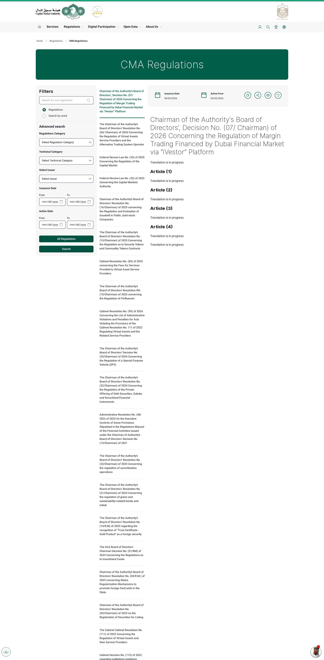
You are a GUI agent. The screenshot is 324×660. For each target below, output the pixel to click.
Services (52, 26)
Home (39, 41)
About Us (152, 26)
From (42, 195)
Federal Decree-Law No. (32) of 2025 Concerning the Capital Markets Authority (122, 182)
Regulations (72, 26)
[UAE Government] (282, 11)
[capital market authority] (60, 11)
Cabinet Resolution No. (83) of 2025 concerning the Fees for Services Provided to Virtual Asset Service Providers (121, 267)
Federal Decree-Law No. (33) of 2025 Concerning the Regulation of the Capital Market (122, 161)
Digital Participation (101, 26)
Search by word (58, 115)
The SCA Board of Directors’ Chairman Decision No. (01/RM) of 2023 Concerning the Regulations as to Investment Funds (121, 553)
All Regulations (66, 238)
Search (66, 249)
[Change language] (284, 27)
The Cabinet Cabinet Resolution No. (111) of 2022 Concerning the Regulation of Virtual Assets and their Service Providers (121, 636)
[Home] (39, 27)
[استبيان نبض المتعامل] (6, 652)
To (68, 195)
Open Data (131, 26)
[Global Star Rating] (97, 11)
